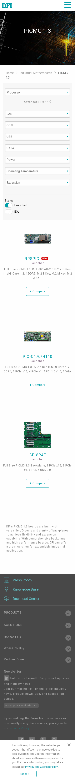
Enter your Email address (21, 705)
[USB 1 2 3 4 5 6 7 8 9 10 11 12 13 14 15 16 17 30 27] (37, 136)
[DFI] (7, 5)
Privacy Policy (19, 728)
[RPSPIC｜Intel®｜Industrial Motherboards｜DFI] (37, 238)
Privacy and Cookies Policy (41, 766)
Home (10, 73)
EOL (16, 211)
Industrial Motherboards (36, 73)
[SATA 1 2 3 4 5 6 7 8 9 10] (37, 148)
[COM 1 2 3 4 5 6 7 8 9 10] (37, 125)
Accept (24, 773)
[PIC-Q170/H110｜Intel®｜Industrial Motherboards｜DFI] (37, 336)
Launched (20, 205)
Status (9, 200)
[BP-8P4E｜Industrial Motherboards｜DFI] (37, 435)
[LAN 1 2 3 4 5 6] (37, 113)
